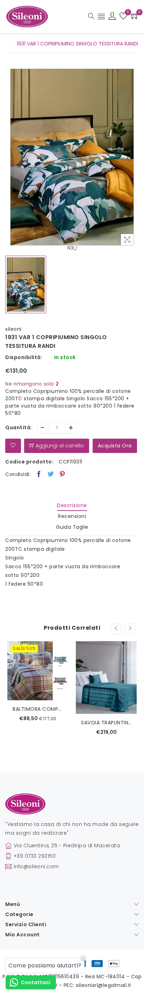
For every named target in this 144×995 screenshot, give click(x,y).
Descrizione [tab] (72, 505)
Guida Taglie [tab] (72, 527)
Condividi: (17, 474)
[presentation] (116, 629)
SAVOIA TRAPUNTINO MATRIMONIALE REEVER (38, 722)
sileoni (13, 328)
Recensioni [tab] (72, 516)
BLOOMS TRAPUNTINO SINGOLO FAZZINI (106, 717)
